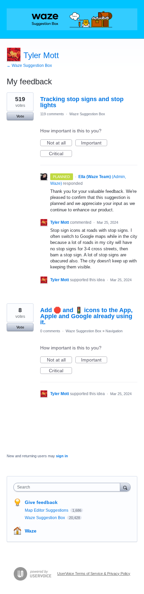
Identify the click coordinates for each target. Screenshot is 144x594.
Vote (20, 116)
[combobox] (68, 487)
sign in (62, 456)
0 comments (50, 331)
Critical (60, 154)
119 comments (52, 114)
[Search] (125, 487)
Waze (31, 531)
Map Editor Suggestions (47, 510)
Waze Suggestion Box (87, 114)
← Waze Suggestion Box (29, 65)
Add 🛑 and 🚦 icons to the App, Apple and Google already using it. (86, 316)
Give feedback (41, 502)
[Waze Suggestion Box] (72, 19)
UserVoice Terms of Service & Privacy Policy (93, 573)
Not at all (59, 143)
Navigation (114, 331)
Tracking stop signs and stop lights (82, 102)
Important (94, 143)
